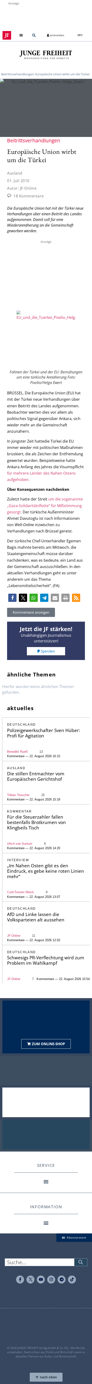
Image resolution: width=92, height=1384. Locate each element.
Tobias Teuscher (18, 795)
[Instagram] (51, 1280)
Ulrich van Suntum (19, 843)
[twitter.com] (30, 1280)
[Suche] (80, 1262)
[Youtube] (41, 1280)
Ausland (14, 173)
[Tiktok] (72, 1280)
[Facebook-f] (20, 1280)
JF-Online (13, 935)
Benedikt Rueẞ (17, 751)
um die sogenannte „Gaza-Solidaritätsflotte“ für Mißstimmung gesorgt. (45, 505)
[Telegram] (62, 1280)
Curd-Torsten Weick (20, 892)
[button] (21, 35)
